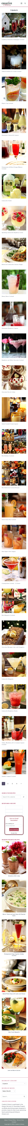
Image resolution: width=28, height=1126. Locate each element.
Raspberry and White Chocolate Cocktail (13, 360)
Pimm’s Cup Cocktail (7, 103)
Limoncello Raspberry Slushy (10, 711)
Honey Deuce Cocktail (8, 296)
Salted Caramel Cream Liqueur (10, 423)
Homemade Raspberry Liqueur (10, 328)
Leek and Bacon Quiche (14, 1070)
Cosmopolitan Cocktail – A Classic (11, 583)
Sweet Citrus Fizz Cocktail (9, 519)
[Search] (23, 797)
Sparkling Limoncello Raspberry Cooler (12, 232)
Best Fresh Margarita (14, 1032)
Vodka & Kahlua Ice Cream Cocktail (11, 71)
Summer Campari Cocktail (9, 776)
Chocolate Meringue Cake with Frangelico (13, 647)
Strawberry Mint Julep (14, 876)
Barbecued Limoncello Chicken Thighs (12, 264)
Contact (14, 1122)
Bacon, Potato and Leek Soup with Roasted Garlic (14, 915)
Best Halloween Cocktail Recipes (11, 487)
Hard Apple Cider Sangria (9, 551)
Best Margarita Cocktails (8, 615)
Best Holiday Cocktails (8, 455)
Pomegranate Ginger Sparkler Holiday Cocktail (14, 954)
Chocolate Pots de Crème (8, 392)
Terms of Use (20, 1120)
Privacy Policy (12, 1120)
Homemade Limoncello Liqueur (10, 135)
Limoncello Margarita (7, 679)
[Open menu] (21, 3)
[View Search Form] (25, 3)
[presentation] (14, 25)
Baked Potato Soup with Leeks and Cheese (14, 993)
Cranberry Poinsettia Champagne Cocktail (13, 39)
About (6, 1120)
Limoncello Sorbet (7, 200)
